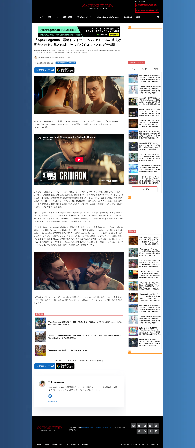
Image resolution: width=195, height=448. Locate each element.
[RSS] (156, 431)
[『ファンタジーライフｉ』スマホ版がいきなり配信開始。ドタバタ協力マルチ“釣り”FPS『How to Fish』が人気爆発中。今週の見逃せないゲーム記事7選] (133, 285)
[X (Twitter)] (150, 425)
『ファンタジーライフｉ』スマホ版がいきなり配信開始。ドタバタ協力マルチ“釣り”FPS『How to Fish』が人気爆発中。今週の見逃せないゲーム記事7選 (149, 287)
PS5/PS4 (128, 17)
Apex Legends (61, 63)
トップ (40, 17)
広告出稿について (57, 444)
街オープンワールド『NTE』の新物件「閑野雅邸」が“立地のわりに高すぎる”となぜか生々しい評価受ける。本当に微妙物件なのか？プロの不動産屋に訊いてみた (149, 136)
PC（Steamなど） (84, 17)
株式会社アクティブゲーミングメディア (96, 427)
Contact (46, 444)
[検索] (158, 17)
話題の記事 (67, 17)
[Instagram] (144, 425)
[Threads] (156, 425)
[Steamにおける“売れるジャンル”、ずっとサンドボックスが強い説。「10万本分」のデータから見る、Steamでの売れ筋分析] (133, 342)
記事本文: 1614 (52, 401)
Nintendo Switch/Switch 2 (108, 17)
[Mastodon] (139, 431)
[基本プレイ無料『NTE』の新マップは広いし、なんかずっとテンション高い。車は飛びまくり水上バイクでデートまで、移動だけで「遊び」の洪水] (133, 308)
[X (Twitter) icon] (50, 396)
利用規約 (85, 444)
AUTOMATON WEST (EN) (146, 5)
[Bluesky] (139, 425)
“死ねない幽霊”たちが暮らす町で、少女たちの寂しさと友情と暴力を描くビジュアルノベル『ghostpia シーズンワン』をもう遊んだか (149, 298)
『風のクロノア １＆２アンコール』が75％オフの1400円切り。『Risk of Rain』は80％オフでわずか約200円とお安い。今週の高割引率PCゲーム (149, 276)
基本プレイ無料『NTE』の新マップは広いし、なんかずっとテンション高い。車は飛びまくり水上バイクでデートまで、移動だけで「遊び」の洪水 (149, 79)
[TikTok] (150, 431)
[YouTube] (133, 425)
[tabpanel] (145, 132)
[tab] (133, 69)
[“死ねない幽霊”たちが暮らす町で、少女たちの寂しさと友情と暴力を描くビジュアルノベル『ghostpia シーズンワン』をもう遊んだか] (133, 297)
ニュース (69, 57)
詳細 (138, 17)
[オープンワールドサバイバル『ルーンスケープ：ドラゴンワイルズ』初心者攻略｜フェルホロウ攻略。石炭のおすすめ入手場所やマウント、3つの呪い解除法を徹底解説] (133, 263)
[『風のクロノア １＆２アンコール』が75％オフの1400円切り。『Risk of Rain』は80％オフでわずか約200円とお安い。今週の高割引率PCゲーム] (133, 274)
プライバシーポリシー (72, 444)
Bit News (72, 63)
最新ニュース (53, 17)
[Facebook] (144, 431)
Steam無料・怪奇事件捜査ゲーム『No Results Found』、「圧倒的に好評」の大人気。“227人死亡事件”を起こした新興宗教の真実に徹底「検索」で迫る (149, 102)
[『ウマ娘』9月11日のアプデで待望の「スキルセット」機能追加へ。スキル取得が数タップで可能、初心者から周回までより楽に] (133, 319)
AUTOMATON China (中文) (147, 10)
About (39, 444)
